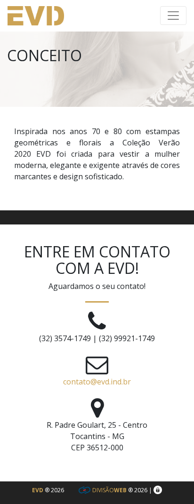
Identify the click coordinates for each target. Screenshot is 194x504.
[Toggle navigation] (173, 15)
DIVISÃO (109, 490)
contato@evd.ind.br (97, 381)
